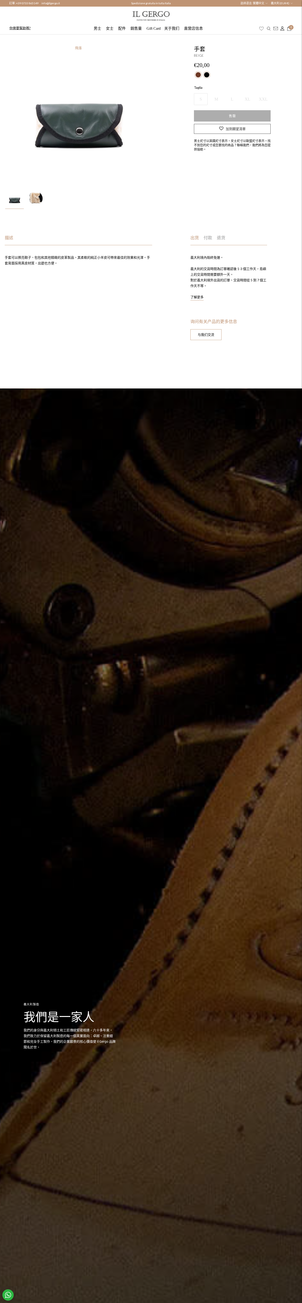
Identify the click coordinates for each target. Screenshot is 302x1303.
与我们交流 (206, 335)
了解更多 (197, 297)
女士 (109, 28)
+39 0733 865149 (27, 3)
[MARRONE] (198, 74)
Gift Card (154, 28)
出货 (194, 238)
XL (247, 99)
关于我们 (171, 28)
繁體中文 (258, 3)
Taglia (198, 87)
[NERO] (206, 74)
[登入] (281, 28)
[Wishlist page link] (261, 28)
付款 (208, 238)
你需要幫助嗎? (20, 28)
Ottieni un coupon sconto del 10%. (151, 3)
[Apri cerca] (269, 28)
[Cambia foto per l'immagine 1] (14, 199)
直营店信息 (193, 28)
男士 (97, 28)
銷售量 (136, 28)
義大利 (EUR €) (280, 3)
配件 (122, 28)
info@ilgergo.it (51, 3)
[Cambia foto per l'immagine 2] (36, 199)
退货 (221, 238)
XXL (263, 99)
